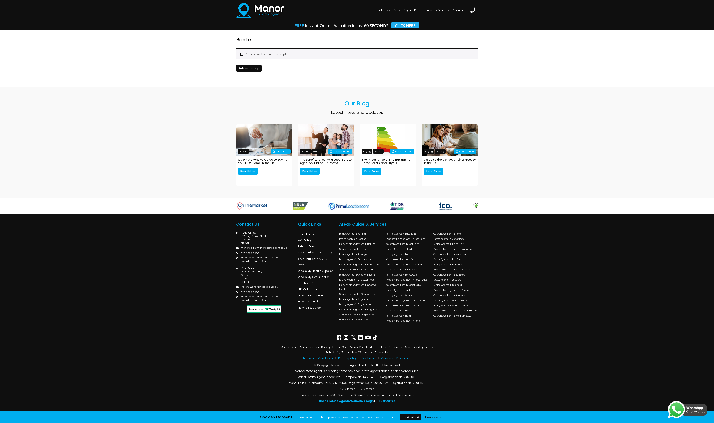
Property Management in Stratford (452, 290)
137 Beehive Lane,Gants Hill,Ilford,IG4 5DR (251, 277)
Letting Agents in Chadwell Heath (357, 279)
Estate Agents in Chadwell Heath (357, 274)
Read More (247, 171)
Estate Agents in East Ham (353, 319)
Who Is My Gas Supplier (313, 277)
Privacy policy (347, 358)
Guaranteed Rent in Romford (449, 274)
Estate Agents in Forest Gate (401, 269)
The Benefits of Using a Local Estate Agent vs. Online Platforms (326, 161)
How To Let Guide (309, 308)
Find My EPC (305, 283)
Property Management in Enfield (404, 264)
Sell (396, 10)
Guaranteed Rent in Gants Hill (402, 305)
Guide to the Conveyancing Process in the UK (450, 161)
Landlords (382, 10)
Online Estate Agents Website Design (346, 401)
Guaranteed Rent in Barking (354, 249)
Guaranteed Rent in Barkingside (356, 269)
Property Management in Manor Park (453, 249)
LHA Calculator (307, 289)
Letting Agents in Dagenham (355, 304)
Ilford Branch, (249, 268)
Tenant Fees (306, 234)
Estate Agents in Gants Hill (400, 290)
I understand (411, 417)
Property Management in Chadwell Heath (358, 287)
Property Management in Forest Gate (406, 279)
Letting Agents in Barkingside (355, 259)
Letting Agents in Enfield (399, 254)
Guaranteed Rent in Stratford (449, 295)
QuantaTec (386, 401)
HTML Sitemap (365, 389)
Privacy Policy (372, 395)
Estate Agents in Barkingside (354, 254)
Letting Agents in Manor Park (448, 243)
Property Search (437, 10)
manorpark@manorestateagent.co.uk (264, 248)
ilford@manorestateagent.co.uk (260, 287)
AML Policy (304, 240)
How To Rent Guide (310, 295)
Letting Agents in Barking (352, 238)
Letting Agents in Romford (447, 264)
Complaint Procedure (396, 358)
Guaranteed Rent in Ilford (447, 233)
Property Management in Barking (357, 243)
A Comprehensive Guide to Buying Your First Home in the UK (262, 161)
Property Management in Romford (452, 269)
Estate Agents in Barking (352, 233)
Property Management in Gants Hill (405, 300)
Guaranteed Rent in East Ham (402, 243)
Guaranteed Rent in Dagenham (356, 314)
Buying (243, 151)
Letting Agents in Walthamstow (450, 305)
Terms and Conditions (318, 358)
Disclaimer (369, 358)
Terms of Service (396, 395)
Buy (406, 10)
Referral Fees (306, 246)
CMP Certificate (315, 252)
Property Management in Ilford (403, 320)
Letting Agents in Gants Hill (401, 295)
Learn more (433, 417)
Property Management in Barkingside (359, 264)
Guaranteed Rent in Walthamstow (452, 315)
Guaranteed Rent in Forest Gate (403, 285)
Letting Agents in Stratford (447, 285)
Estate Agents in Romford (447, 259)
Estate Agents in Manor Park (448, 238)
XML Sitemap (347, 389)
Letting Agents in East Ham (401, 233)
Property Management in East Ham (405, 238)
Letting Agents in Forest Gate (402, 274)
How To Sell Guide (309, 301)
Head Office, (248, 233)
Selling (316, 151)
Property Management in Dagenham (359, 309)
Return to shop (249, 68)
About (457, 10)
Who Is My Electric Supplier (315, 271)
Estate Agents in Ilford (398, 310)
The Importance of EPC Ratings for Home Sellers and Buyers (386, 161)
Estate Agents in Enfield (399, 249)
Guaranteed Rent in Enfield (401, 259)
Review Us (382, 352)
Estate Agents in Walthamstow (450, 300)
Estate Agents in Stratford (447, 279)
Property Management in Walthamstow (455, 310)
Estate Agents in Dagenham (354, 299)
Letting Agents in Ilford (398, 315)
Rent (417, 10)
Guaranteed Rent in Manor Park (450, 254)
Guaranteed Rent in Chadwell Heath (359, 294)
